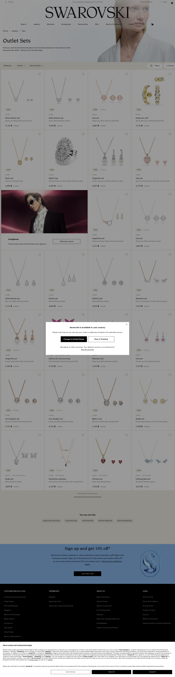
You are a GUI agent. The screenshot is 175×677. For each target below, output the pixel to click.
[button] (127, 324)
